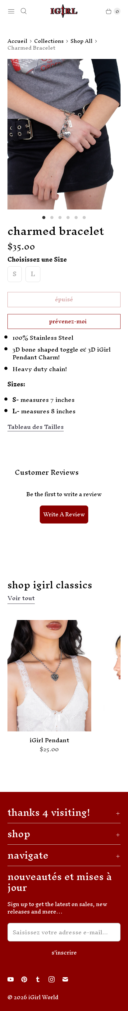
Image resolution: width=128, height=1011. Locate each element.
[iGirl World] (64, 11)
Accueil (17, 41)
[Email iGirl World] (69, 979)
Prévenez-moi (68, 321)
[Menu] (11, 11)
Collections (49, 41)
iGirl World (43, 997)
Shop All (82, 41)
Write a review (64, 514)
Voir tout (21, 599)
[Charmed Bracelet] (64, 134)
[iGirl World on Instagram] (55, 979)
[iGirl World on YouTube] (14, 979)
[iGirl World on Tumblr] (41, 979)
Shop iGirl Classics (49, 585)
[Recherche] (23, 11)
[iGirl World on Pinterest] (28, 979)
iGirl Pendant (49, 740)
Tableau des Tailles (35, 427)
